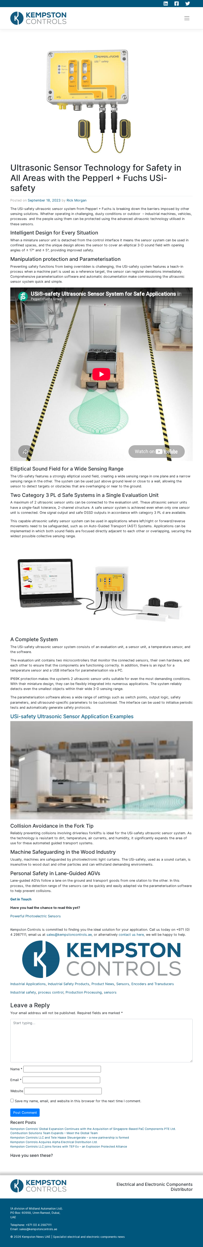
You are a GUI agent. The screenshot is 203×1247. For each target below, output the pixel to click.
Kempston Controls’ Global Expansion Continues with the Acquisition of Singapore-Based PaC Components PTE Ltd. (93, 1129)
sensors (110, 992)
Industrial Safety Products (68, 984)
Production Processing (84, 992)
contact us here (131, 935)
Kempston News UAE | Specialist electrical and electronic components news (73, 1237)
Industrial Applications (28, 984)
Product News (102, 984)
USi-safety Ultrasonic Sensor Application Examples (71, 716)
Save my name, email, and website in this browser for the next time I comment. (78, 1101)
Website (16, 1091)
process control (50, 992)
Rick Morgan (76, 200)
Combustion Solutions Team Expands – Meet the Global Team (54, 1133)
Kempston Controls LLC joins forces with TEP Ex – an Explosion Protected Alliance (68, 1146)
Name (16, 1069)
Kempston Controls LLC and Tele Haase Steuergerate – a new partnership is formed (69, 1137)
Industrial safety (23, 992)
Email (15, 1080)
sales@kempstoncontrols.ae (69, 935)
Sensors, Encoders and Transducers (145, 984)
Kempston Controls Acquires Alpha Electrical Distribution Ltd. (54, 1142)
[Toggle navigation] (187, 18)
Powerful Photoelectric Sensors (35, 916)
